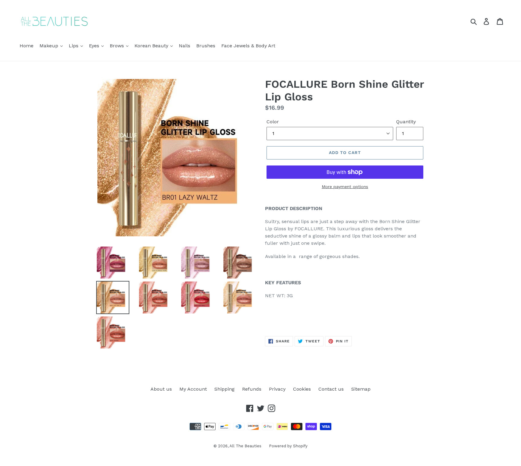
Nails (184, 46)
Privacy (277, 389)
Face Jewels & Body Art (248, 46)
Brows (117, 46)
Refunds (251, 389)
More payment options (345, 186)
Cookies (302, 389)
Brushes (205, 46)
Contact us (331, 389)
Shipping (224, 389)
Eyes (95, 46)
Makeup (49, 46)
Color (273, 121)
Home (26, 46)
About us (161, 389)
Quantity (406, 121)
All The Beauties (245, 446)
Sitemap (361, 389)
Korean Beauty (152, 46)
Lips (74, 46)
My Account (193, 389)
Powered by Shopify (288, 446)
